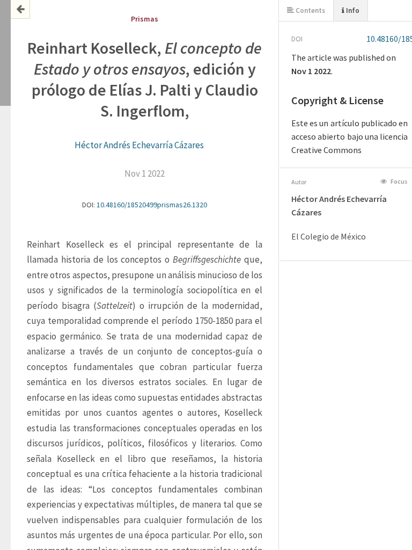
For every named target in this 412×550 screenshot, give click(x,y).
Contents (309, 10)
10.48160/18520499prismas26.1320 (152, 204)
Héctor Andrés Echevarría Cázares (139, 145)
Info (351, 10)
